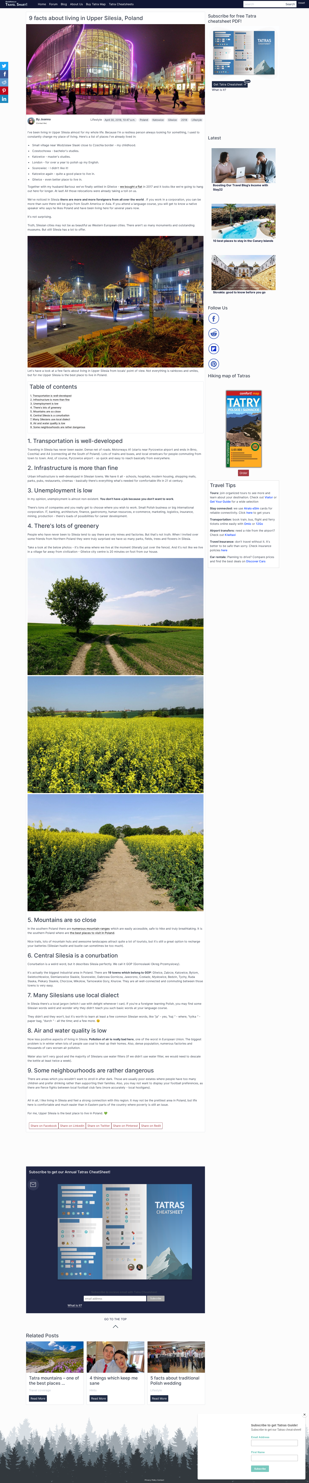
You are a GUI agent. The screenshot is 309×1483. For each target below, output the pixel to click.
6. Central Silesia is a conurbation (49, 415)
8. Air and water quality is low (47, 423)
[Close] (304, 1414)
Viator (269, 497)
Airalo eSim (251, 508)
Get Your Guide (220, 501)
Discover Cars (256, 561)
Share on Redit (151, 1125)
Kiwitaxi (230, 535)
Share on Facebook (44, 1125)
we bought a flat (131, 186)
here (249, 512)
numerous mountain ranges (91, 928)
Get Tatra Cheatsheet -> (230, 84)
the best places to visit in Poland (92, 933)
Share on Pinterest (125, 1125)
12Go (259, 523)
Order (243, 473)
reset (301, 2)
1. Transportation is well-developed (51, 395)
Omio (247, 523)
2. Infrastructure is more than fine (50, 399)
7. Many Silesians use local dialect (50, 419)
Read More (38, 1398)
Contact (160, 1480)
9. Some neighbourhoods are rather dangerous (57, 427)
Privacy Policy (151, 1480)
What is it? (75, 1305)
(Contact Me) (41, 123)
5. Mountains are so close (45, 411)
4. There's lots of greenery (45, 407)
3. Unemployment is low (44, 403)
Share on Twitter (98, 1125)
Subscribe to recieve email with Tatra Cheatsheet (124, 1292)
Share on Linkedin (72, 1125)
